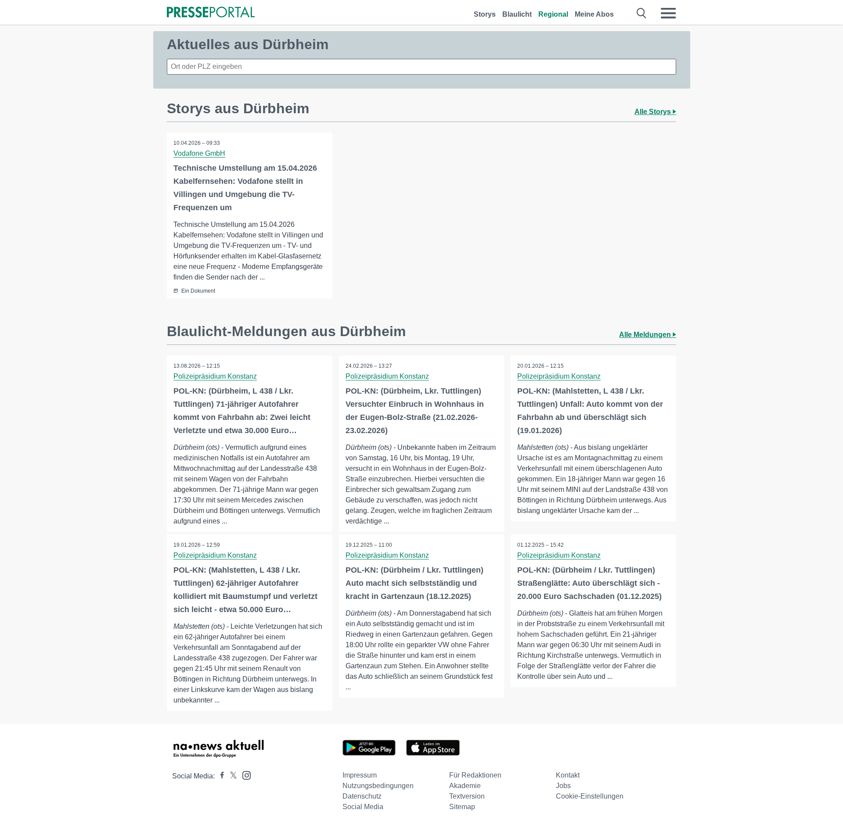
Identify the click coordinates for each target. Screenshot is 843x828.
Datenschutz (362, 796)
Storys (485, 14)
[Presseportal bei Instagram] (244, 774)
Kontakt (568, 775)
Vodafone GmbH (199, 153)
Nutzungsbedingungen (378, 785)
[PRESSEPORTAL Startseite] (211, 13)
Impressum (359, 775)
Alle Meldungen (646, 334)
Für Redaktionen (475, 775)
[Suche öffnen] (641, 13)
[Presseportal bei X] (230, 776)
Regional (553, 14)
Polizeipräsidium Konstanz (215, 376)
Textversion (467, 796)
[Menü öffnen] (668, 13)
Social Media (362, 806)
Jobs (563, 785)
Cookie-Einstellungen (589, 796)
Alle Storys (653, 111)
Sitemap (462, 806)
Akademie (465, 785)
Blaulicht (517, 14)
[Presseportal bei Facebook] (219, 776)
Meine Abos (594, 14)
